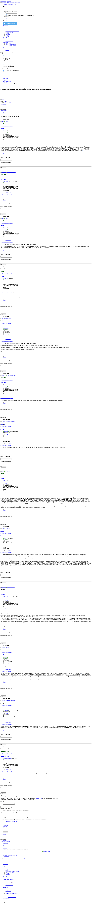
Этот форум (7, 58)
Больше (7, 36)
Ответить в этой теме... (5, 808)
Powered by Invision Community (27, 858)
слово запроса (9, 66)
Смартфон (5, 827)
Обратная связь (6, 856)
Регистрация (5, 25)
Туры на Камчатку (7, 47)
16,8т (7, 434)
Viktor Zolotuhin (5, 756)
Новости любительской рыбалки (12, 31)
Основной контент (12, 45)
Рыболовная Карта (9, 41)
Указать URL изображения (11, 821)
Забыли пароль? (9, 18)
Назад (7, 869)
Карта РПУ (5, 37)
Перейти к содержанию (6, 1)
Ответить (5, 112)
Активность (5, 42)
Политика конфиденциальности (10, 855)
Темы (6, 57)
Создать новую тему (7, 113)
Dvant (5, 101)
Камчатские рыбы (9, 40)
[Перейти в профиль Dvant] (2, 99)
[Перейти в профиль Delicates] (3, 318)
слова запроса (8, 64)
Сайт (4, 29)
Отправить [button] (6, 832)
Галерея (7, 33)
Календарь (8, 34)
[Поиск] (12, 52)
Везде (6, 55)
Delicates (3, 325)
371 (6, 330)
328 (6, 133)
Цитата (4, 153)
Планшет (5, 826)
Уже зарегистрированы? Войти (10, 4)
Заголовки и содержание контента (12, 70)
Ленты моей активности (11, 44)
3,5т (6, 183)
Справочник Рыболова (8, 38)
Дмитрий (3, 429)
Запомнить (8, 15)
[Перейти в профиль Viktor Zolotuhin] (4, 749)
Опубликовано (7, 126)
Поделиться (3, 104)
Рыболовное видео (10, 32)
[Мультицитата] (3, 199)
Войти (7, 16)
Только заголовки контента (10, 71)
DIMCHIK (3, 179)
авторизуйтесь (39, 798)
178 (6, 760)
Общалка (9, 102)
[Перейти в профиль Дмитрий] (3, 421)
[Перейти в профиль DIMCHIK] (3, 172)
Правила (7, 35)
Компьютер (5, 825)
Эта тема (6, 59)
